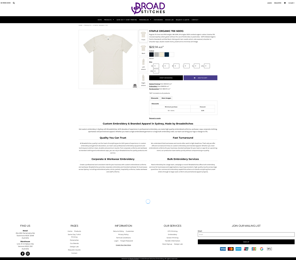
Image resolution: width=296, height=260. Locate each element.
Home (80, 25)
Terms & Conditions (123, 238)
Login (269, 3)
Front (143, 40)
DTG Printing (172, 231)
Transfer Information (172, 241)
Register (277, 3)
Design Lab (74, 246)
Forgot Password (126, 241)
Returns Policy (118, 231)
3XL (151, 71)
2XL (202, 66)
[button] (14, 3)
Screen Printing (172, 238)
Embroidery (153, 86)
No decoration (154, 89)
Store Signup (167, 244)
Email (200, 231)
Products (88, 25)
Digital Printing (154, 84)
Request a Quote (74, 250)
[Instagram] (28, 254)
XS (152, 66)
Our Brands (74, 243)
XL (193, 66)
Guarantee (130, 231)
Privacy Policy (123, 234)
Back (143, 53)
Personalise (74, 240)
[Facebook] (23, 254)
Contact (74, 253)
